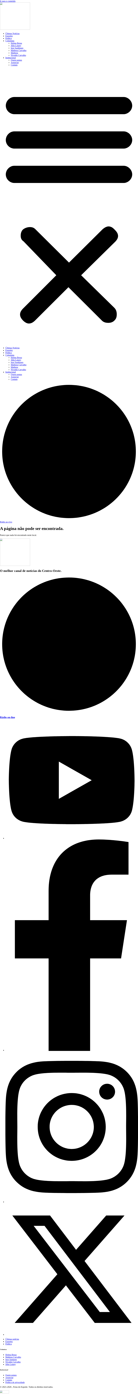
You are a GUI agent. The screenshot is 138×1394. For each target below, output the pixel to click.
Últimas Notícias (12, 33)
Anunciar (15, 62)
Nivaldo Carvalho (18, 55)
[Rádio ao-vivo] (69, 519)
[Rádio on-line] (69, 712)
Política (8, 38)
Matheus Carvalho (18, 50)
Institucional (10, 58)
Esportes (9, 36)
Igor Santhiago (17, 48)
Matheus (14, 53)
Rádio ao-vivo (6, 522)
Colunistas (9, 41)
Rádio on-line (7, 717)
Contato (14, 65)
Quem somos (16, 60)
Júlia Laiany (16, 45)
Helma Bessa (16, 43)
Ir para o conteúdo (7, 1)
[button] (69, 206)
